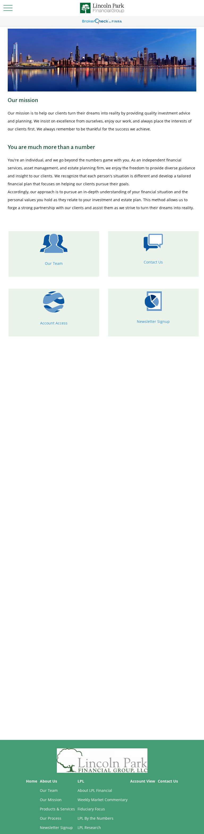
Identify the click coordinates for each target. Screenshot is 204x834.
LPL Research (89, 827)
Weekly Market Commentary (103, 799)
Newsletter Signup (153, 321)
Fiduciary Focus (91, 808)
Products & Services (57, 808)
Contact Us (153, 262)
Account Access (53, 323)
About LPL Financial (95, 790)
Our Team (54, 263)
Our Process (50, 818)
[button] (31, 781)
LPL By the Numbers (95, 818)
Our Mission (51, 799)
